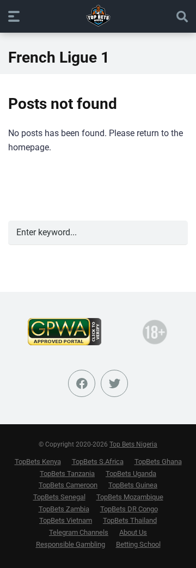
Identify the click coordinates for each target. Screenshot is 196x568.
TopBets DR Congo (129, 509)
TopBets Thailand (130, 520)
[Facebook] (81, 383)
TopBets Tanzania (67, 473)
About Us (133, 532)
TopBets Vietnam (65, 520)
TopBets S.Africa (98, 461)
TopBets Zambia (64, 509)
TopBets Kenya (38, 461)
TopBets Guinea (132, 485)
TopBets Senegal (59, 497)
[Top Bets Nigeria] (98, 16)
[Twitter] (114, 383)
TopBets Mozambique (129, 497)
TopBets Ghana (158, 461)
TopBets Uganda (131, 473)
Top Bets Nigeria (133, 444)
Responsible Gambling (70, 544)
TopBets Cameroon (68, 485)
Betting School (138, 544)
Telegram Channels (78, 532)
